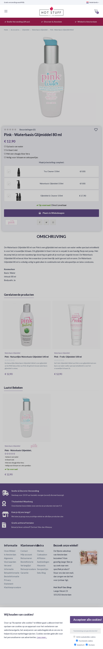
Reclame (92, 645)
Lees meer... (42, 637)
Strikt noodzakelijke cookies (86, 637)
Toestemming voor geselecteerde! (85, 631)
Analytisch (80, 645)
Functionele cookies (86, 641)
